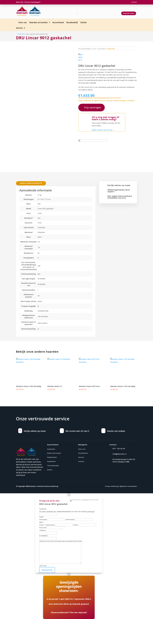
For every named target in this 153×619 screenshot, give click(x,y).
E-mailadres (43, 536)
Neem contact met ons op (103, 130)
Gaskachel (111, 49)
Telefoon (42, 530)
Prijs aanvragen (92, 107)
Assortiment (58, 22)
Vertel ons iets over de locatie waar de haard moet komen (60, 541)
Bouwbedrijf (72, 22)
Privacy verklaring (111, 486)
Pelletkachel (52, 457)
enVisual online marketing (47, 486)
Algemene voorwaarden (128, 486)
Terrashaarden (53, 466)
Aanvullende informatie (31, 183)
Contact (134, 2)
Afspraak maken (129, 13)
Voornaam (43, 519)
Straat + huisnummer (47, 525)
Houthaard (51, 461)
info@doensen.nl (119, 454)
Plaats (75, 525)
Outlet (83, 22)
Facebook (42, 509)
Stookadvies (83, 453)
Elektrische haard (54, 453)
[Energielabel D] (80, 57)
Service (19, 28)
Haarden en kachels (38, 22)
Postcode (42, 528)
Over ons (22, 22)
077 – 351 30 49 (118, 449)
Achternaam (70, 519)
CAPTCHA (42, 566)
